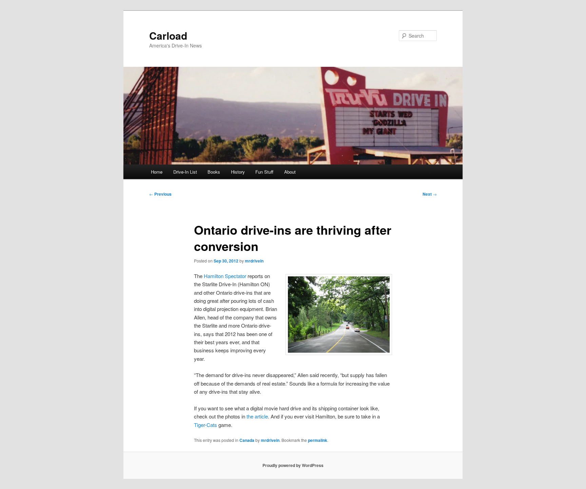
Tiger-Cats (205, 424)
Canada (246, 440)
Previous (160, 194)
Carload (168, 35)
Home (156, 172)
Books (214, 172)
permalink (317, 440)
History (238, 172)
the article (257, 416)
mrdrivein (254, 261)
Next (430, 194)
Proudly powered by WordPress (293, 465)
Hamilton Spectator (225, 275)
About (290, 172)
